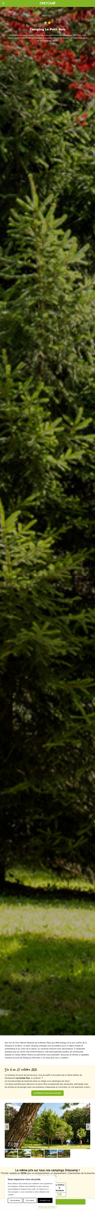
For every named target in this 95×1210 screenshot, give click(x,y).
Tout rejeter (30, 1200)
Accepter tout (45, 1200)
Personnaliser (15, 1200)
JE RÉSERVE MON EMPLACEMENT (47, 1093)
